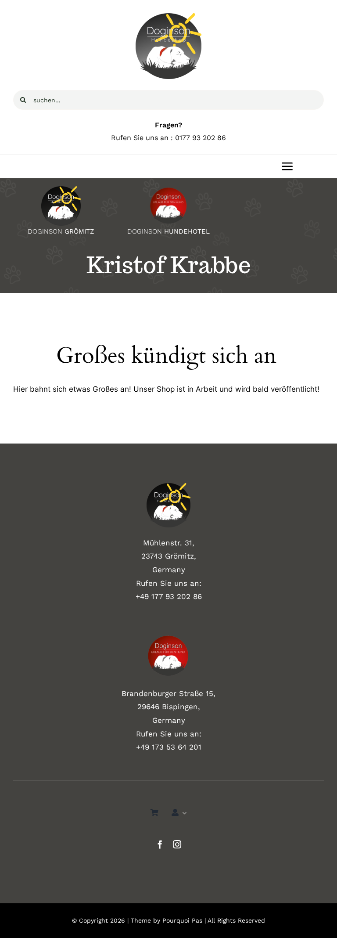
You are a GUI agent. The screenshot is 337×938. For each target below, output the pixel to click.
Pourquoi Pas (182, 920)
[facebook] (160, 844)
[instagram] (177, 844)
